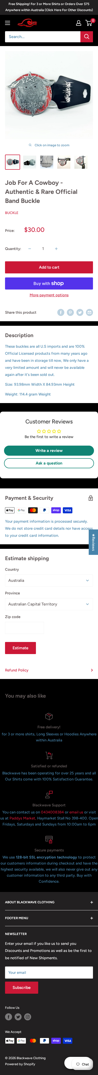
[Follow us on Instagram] (27, 1016)
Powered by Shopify (20, 1064)
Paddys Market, (23, 818)
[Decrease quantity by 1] (29, 248)
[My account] (78, 23)
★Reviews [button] (93, 542)
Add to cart (49, 267)
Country (12, 569)
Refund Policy (16, 670)
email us (76, 812)
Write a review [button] (49, 450)
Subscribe (22, 987)
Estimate (20, 648)
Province (12, 593)
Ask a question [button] (49, 463)
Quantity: (13, 248)
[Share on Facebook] (60, 312)
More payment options (49, 295)
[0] (89, 23)
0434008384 (53, 812)
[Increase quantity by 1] (56, 248)
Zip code (12, 617)
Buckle (11, 213)
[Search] (86, 36)
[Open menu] (7, 23)
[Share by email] (89, 312)
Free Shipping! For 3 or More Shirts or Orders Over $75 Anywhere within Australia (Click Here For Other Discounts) (49, 7)
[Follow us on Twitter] (18, 1016)
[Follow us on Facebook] (8, 1016)
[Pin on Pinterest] (70, 312)
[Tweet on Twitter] (79, 312)
